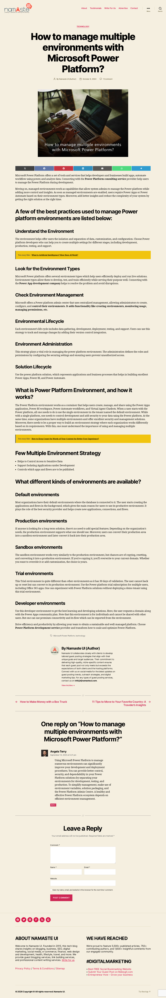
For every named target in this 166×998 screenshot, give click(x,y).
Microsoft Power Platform (64, 636)
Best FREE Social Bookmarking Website (109, 969)
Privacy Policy (23, 968)
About (84, 8)
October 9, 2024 (89, 79)
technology (80, 636)
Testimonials (96, 8)
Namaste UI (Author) (67, 79)
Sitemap (60, 968)
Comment (55, 845)
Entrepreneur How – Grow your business (110, 974)
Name (53, 867)
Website (53, 878)
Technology (83, 26)
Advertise (123, 8)
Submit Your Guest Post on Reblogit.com (110, 971)
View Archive (68, 685)
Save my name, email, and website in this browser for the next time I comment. (83, 890)
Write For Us (110, 8)
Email (87, 867)
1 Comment (107, 79)
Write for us (68, 960)
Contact (134, 8)
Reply (53, 805)
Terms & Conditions (43, 968)
